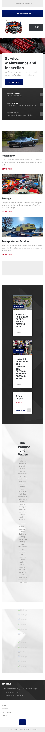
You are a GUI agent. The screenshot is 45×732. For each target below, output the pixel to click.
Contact (5, 716)
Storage (6, 198)
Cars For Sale (7, 712)
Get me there (7, 212)
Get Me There (7, 169)
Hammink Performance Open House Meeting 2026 (22, 320)
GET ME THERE (14, 82)
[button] (3, 46)
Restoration (8, 155)
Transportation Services (15, 241)
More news (20, 410)
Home (4, 705)
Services (5, 709)
